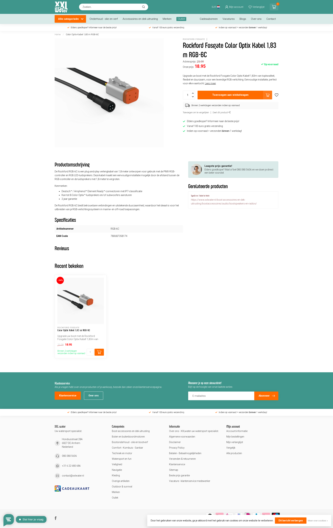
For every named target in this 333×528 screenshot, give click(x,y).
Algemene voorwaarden (182, 436)
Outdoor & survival (122, 486)
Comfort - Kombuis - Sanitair (127, 447)
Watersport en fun (121, 458)
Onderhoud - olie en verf (103, 18)
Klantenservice (67, 395)
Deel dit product (220, 112)
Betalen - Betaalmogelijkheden (185, 453)
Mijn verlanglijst (234, 442)
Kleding (116, 475)
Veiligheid (117, 464)
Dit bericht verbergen (291, 520)
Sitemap (173, 470)
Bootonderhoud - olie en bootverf (130, 442)
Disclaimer (175, 442)
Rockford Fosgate (194, 39)
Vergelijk (230, 447)
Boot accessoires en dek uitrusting (131, 431)
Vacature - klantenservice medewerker (189, 481)
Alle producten (234, 453)
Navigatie (117, 470)
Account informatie (236, 431)
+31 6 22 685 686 (71, 465)
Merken (167, 18)
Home (58, 34)
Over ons (256, 18)
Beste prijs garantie (179, 475)
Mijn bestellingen (235, 436)
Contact (271, 18)
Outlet (181, 18)
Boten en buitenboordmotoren (128, 436)
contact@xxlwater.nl (73, 475)
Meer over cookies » (318, 520)
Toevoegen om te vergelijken (196, 112)
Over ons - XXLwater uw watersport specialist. (194, 431)
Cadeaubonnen (209, 18)
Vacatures (229, 18)
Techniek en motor (122, 453)
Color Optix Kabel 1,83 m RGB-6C (82, 34)
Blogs (243, 18)
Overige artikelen (121, 481)
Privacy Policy (177, 447)
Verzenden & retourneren (182, 458)
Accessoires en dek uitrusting (140, 18)
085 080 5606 (69, 455)
